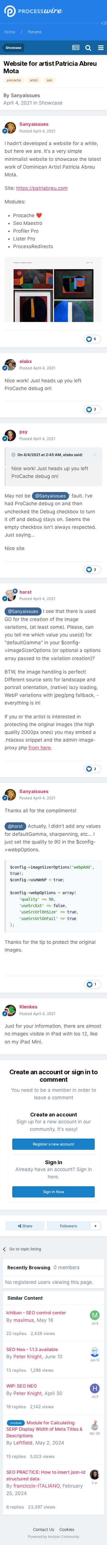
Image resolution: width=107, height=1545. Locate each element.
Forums (34, 31)
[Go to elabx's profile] (10, 365)
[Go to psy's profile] (10, 435)
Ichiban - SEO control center (36, 1313)
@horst (15, 826)
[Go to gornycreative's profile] (95, 1475)
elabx (68, 454)
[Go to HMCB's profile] (95, 1388)
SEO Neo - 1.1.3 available (32, 1349)
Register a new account (53, 1144)
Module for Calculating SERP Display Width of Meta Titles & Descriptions (44, 1429)
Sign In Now (53, 1191)
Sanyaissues (25, 95)
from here (40, 748)
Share (27, 1226)
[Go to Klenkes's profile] (10, 1010)
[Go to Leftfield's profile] (95, 1425)
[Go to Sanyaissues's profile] (10, 128)
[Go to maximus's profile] (95, 1315)
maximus (23, 1320)
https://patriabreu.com (42, 188)
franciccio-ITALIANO (36, 1486)
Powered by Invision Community (53, 1536)
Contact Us (43, 1529)
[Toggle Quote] (14, 454)
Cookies (66, 1529)
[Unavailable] (53, 289)
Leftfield (23, 1443)
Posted (37, 131)
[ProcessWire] (32, 12)
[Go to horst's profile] (10, 595)
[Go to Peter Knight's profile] (95, 1352)
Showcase (50, 103)
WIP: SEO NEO (21, 1386)
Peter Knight (27, 1356)
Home (9, 31)
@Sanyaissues (50, 496)
